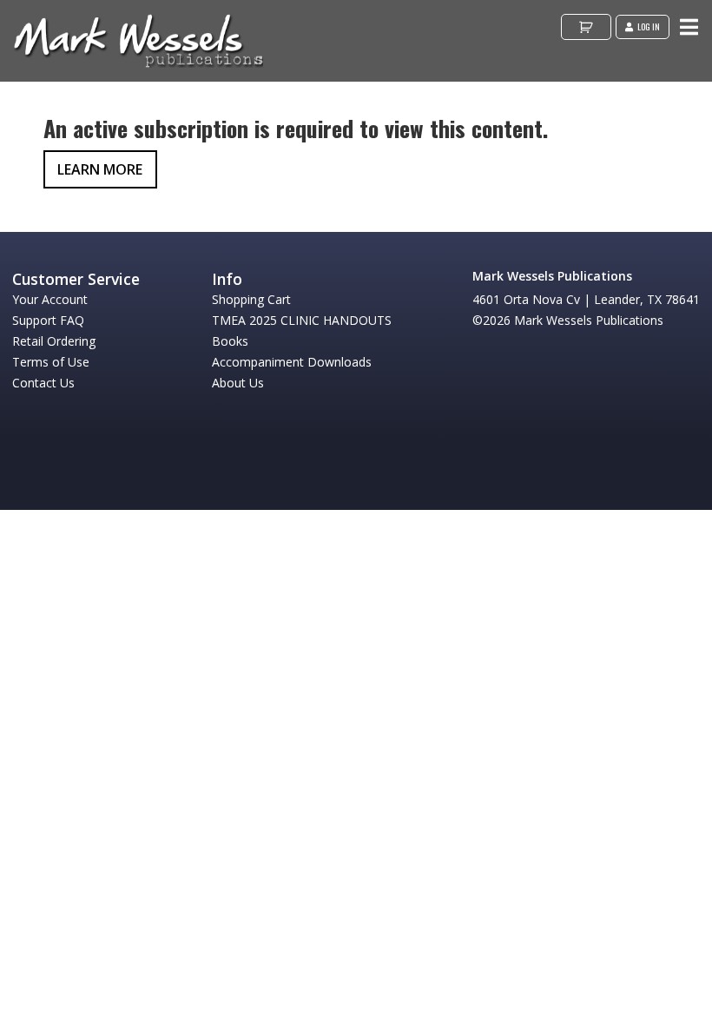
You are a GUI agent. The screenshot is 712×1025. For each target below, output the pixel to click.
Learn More (99, 169)
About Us (238, 382)
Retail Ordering (54, 341)
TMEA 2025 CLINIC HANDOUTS (302, 320)
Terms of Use (50, 362)
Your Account (50, 299)
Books (230, 341)
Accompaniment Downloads (292, 362)
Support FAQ (48, 320)
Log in (648, 26)
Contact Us (43, 382)
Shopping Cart (251, 299)
